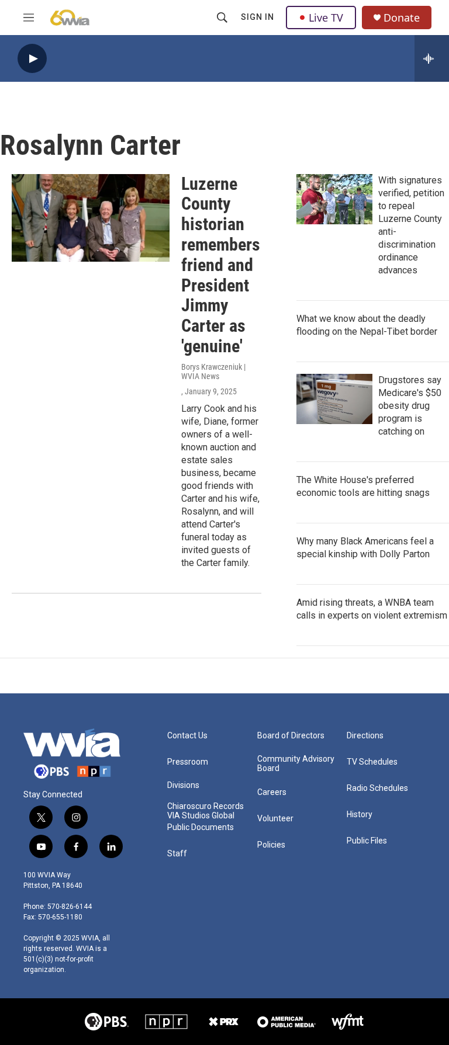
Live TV (326, 18)
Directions (365, 735)
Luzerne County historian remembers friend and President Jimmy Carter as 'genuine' (220, 264)
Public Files (367, 840)
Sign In (257, 17)
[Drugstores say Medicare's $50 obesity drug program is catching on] (334, 399)
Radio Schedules (377, 788)
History (359, 814)
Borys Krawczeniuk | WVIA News (213, 371)
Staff (177, 853)
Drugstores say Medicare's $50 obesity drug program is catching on (409, 405)
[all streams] (432, 58)
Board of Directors (290, 735)
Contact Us (187, 735)
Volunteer (275, 818)
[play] (32, 58)
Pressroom (187, 762)
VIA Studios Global (200, 815)
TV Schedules (372, 762)
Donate (402, 18)
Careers (271, 792)
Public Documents (200, 827)
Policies (271, 845)
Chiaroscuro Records (205, 806)
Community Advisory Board (295, 764)
